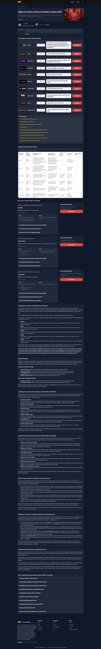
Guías (54, 622)
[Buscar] (83, 2)
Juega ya (77, 45)
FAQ (54, 629)
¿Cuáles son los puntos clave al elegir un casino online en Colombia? (33, 129)
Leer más (20, 19)
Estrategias (39, 629)
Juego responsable (73, 629)
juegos (40, 315)
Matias (26, 23)
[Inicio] (19, 2)
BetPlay (64, 311)
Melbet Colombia (23, 127)
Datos (38, 624)
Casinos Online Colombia (21, 6)
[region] (50, 175)
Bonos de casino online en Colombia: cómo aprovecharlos (31, 135)
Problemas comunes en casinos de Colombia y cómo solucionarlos (33, 137)
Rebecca (47, 24)
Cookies (71, 627)
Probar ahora (71, 211)
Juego (38, 622)
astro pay (30, 417)
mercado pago (24, 417)
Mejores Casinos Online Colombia (27, 121)
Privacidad (71, 624)
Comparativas (56, 627)
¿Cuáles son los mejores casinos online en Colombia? (30, 124)
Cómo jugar (40, 627)
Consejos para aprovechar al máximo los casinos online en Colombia (34, 132)
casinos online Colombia (63, 471)
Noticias (55, 624)
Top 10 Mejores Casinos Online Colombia (28, 119)
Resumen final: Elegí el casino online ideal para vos (30, 140)
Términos (71, 622)
